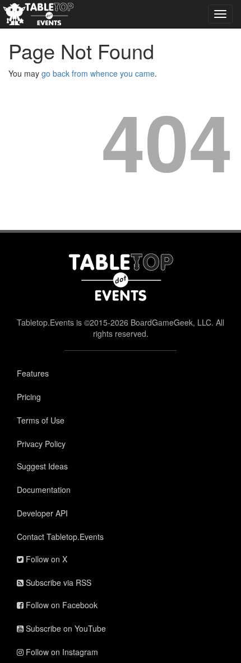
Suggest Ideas (42, 466)
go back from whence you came (98, 73)
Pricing (29, 396)
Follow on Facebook (61, 604)
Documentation (44, 489)
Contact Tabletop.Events (60, 536)
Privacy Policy (41, 443)
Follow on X (45, 559)
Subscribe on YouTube (65, 628)
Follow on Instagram (61, 651)
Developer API (42, 513)
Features (33, 373)
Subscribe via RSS (57, 582)
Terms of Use (40, 420)
